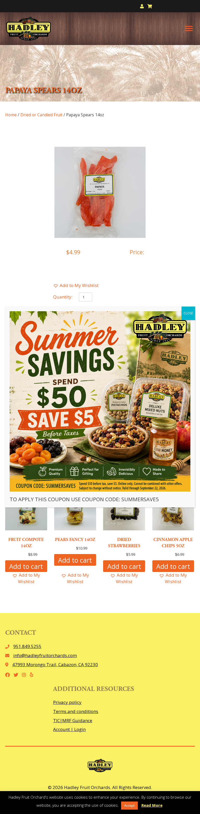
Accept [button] (129, 805)
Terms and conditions (75, 711)
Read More (151, 805)
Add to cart (26, 566)
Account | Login (69, 729)
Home (11, 115)
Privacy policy (67, 702)
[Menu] (189, 28)
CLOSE (188, 313)
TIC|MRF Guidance (72, 720)
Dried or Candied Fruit (41, 115)
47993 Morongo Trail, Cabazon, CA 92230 (55, 664)
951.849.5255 (27, 646)
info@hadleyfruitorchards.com (45, 655)
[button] (75, 285)
